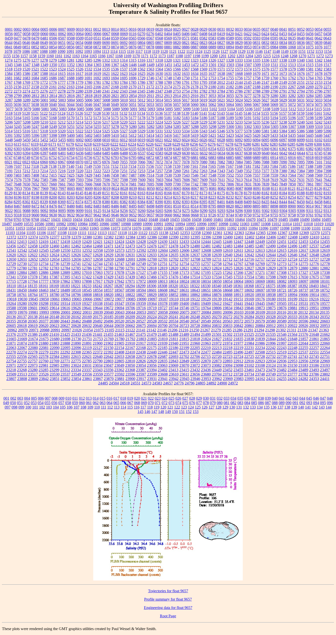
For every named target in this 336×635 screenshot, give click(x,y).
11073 (115, 228)
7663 (71, 184)
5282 (150, 127)
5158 (292, 113)
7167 (230, 166)
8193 (327, 193)
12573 (119, 250)
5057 (177, 104)
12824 (217, 268)
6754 (71, 157)
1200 (214, 56)
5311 (327, 127)
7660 (53, 184)
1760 (274, 78)
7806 (230, 184)
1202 (231, 56)
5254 (88, 127)
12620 (11, 255)
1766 (327, 78)
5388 (310, 131)
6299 (309, 144)
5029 (283, 100)
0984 (274, 47)
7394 (318, 171)
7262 (195, 171)
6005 (88, 140)
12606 (184, 250)
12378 (65, 237)
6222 (114, 144)
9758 (292, 215)
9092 (44, 211)
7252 (133, 171)
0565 (133, 38)
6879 (186, 157)
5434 (283, 135)
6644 (301, 153)
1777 (62, 82)
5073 (301, 104)
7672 (115, 184)
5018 (195, 100)
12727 (314, 259)
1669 (248, 73)
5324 (97, 131)
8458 (318, 202)
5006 (88, 100)
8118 (283, 188)
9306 (301, 211)
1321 (177, 60)
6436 (80, 153)
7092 (292, 162)
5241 (310, 122)
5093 (151, 109)
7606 (186, 180)
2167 (106, 87)
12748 (130, 264)
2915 (186, 96)
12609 (217, 250)
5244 (9, 127)
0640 (301, 38)
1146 (259, 51)
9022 (9, 211)
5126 (79, 113)
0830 (248, 43)
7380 (283, 171)
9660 (168, 215)
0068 (115, 34)
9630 (53, 215)
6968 (71, 162)
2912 (159, 96)
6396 (35, 153)
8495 (133, 206)
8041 (142, 188)
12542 (22, 250)
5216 (97, 122)
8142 (53, 193)
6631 (195, 153)
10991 (158, 224)
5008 (106, 100)
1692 (97, 78)
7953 (18, 188)
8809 (221, 206)
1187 (170, 56)
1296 (97, 60)
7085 (248, 162)
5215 (88, 122)
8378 (97, 202)
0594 (265, 38)
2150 (292, 82)
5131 (115, 113)
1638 (221, 73)
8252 (274, 197)
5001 (44, 100)
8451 (310, 202)
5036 (17, 104)
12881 (314, 268)
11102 (326, 228)
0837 (310, 43)
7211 (17, 171)
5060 (195, 104)
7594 (88, 180)
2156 (17, 87)
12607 (195, 250)
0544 (106, 38)
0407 (195, 34)
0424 (265, 34)
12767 (238, 264)
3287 (9, 100)
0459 (9, 38)
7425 (71, 175)
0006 (53, 29)
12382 (109, 237)
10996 (202, 224)
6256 (194, 144)
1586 (26, 73)
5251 (71, 127)
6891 (265, 157)
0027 (186, 29)
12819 (163, 268)
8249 (265, 197)
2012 (221, 82)
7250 (115, 171)
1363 (80, 65)
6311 (88, 149)
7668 (97, 184)
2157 (26, 87)
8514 (195, 206)
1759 (265, 78)
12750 (152, 264)
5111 (284, 109)
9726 (212, 215)
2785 (230, 91)
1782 (106, 82)
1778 (71, 82)
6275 (203, 144)
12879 (292, 268)
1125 (207, 51)
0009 (71, 29)
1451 (168, 65)
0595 (274, 38)
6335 (133, 149)
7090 (283, 162)
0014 (115, 29)
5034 (327, 100)
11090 (210, 228)
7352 (248, 171)
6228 (167, 144)
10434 (77, 219)
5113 (301, 109)
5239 (292, 122)
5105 (240, 109)
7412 (44, 175)
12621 (22, 255)
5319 (53, 131)
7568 (310, 175)
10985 (93, 224)
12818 (152, 268)
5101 (204, 109)
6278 (229, 144)
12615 (282, 250)
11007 (255, 224)
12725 (303, 259)
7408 (35, 175)
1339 (292, 60)
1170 (136, 56)
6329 (115, 149)
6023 (177, 140)
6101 (310, 140)
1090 (61, 51)
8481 (80, 206)
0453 (283, 34)
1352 (71, 65)
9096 (71, 211)
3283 (301, 96)
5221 (133, 122)
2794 (301, 91)
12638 (206, 255)
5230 (212, 122)
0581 (195, 38)
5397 (44, 135)
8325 (35, 202)
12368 (293, 233)
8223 (212, 197)
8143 (62, 193)
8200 (53, 197)
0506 (53, 38)
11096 (263, 228)
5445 (310, 135)
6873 (159, 157)
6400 (53, 153)
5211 (53, 122)
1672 (274, 73)
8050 (151, 188)
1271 (311, 56)
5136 (159, 113)
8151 (106, 193)
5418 (186, 135)
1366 (106, 65)
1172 (153, 56)
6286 (300, 144)
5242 (318, 122)
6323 (97, 149)
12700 (152, 259)
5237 (274, 122)
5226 (177, 122)
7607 (195, 180)
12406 (271, 237)
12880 (303, 268)
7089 (274, 162)
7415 (53, 175)
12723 (282, 259)
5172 (88, 118)
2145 (248, 82)
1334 (248, 60)
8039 (133, 188)
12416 (43, 242)
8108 (266, 188)
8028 (124, 188)
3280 (274, 96)
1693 (106, 78)
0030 (212, 29)
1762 (292, 78)
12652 (33, 259)
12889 (65, 272)
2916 (195, 96)
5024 (239, 100)
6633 (212, 153)
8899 (283, 206)
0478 (27, 38)
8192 (318, 193)
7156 (150, 166)
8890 (248, 206)
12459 (43, 246)
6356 (230, 149)
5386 (301, 131)
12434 (195, 242)
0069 (124, 34)
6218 (88, 144)
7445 (97, 175)
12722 (271, 259)
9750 (248, 215)
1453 (186, 65)
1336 (265, 60)
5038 (35, 104)
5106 (249, 109)
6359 (256, 149)
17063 (98, 272)
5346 (221, 131)
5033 (318, 100)
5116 (327, 109)
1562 (141, 69)
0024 (168, 29)
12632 (141, 255)
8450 (301, 202)
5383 (274, 131)
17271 (260, 272)
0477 (18, 38)
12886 (43, 272)
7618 (265, 180)
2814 (53, 96)
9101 (88, 211)
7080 (203, 162)
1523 (53, 69)
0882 (177, 47)
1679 (327, 73)
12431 (173, 242)
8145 (79, 193)
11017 (297, 224)
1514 (301, 65)
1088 (44, 51)
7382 (292, 171)
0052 (301, 29)
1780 (88, 82)
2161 (53, 87)
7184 (274, 166)
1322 (186, 60)
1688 (71, 78)
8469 (27, 206)
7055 (124, 162)
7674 (124, 184)
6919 (318, 157)
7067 (150, 162)
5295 (204, 127)
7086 (256, 162)
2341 (106, 91)
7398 (327, 171)
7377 (265, 171)
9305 (292, 211)
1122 (181, 51)
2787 (248, 91)
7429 (88, 175)
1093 (88, 51)
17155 (163, 272)
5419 (195, 135)
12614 (271, 250)
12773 (282, 264)
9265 (159, 211)
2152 (310, 82)
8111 (274, 188)
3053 (212, 96)
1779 (79, 82)
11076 (136, 228)
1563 (150, 69)
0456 (310, 34)
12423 (108, 242)
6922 (17, 162)
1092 (79, 51)
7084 (239, 162)
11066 (105, 228)
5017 (186, 100)
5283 (159, 127)
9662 (177, 215)
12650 (11, 259)
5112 (292, 109)
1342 (318, 60)
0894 (230, 47)
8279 (318, 197)
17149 (152, 272)
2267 (292, 87)
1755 (230, 78)
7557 (256, 175)
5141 (203, 113)
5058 (186, 104)
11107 (51, 233)
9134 (106, 211)
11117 (112, 233)
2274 (26, 91)
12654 (55, 259)
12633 (152, 255)
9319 (27, 215)
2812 (35, 96)
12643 (260, 255)
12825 (227, 268)
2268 (301, 87)
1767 (9, 82)
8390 (159, 202)
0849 (17, 47)
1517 (327, 65)
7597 (115, 180)
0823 (203, 43)
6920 (327, 157)
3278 (256, 96)
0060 (44, 34)
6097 (283, 140)
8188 (301, 193)
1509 (257, 65)
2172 (150, 87)
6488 (124, 153)
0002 (18, 29)
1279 (53, 60)
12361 (217, 233)
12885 (33, 272)
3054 (221, 96)
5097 (178, 109)
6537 (142, 153)
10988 (126, 224)
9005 (301, 206)
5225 (168, 122)
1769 (26, 82)
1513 (292, 65)
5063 (221, 104)
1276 (26, 60)
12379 (76, 237)
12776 (314, 264)
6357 (239, 149)
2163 (71, 87)
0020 (159, 29)
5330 (150, 131)
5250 (62, 127)
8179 (248, 193)
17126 (130, 272)
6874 (168, 157)
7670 (106, 184)
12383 (119, 237)
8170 (186, 193)
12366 (271, 233)
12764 (227, 264)
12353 (185, 233)
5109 (275, 109)
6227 (159, 144)
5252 (80, 127)
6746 (327, 153)
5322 (79, 131)
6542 (150, 153)
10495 (326, 219)
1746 (150, 78)
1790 (177, 82)
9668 (195, 215)
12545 (44, 250)
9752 (256, 215)
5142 (212, 113)
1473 (204, 65)
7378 (274, 171)
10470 (251, 219)
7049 (115, 162)
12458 (33, 246)
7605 (177, 180)
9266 (168, 211)
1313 (115, 60)
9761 (310, 215)
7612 (230, 180)
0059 (35, 34)
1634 (195, 73)
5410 (115, 135)
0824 (212, 43)
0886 (186, 47)
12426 (130, 242)
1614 (53, 73)
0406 (186, 34)
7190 (327, 166)
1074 (301, 47)
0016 (133, 29)
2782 (203, 91)
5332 (168, 131)
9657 (150, 215)
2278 (62, 91)
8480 (71, 206)
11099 (295, 228)
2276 (44, 91)
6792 (106, 157)
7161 (194, 166)
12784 (65, 268)
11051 (10, 228)
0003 (27, 29)
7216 (62, 171)
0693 (133, 43)
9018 (327, 206)
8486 (115, 206)
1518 (9, 69)
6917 (301, 157)
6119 (35, 144)
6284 (283, 144)
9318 (18, 215)
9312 (318, 211)
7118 (35, 166)
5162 (327, 113)
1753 (212, 78)
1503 (230, 65)
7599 (133, 180)
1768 (17, 82)
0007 (62, 29)
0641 (310, 38)
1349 (44, 65)
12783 (54, 268)
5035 (9, 104)
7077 (177, 162)
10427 (45, 219)
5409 (106, 135)
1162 (67, 56)
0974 (256, 47)
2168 (115, 87)
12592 (141, 250)
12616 (292, 250)
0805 (150, 43)
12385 (141, 237)
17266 (238, 272)
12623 (43, 255)
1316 (141, 60)
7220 (79, 171)
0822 (195, 43)
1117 (139, 51)
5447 (327, 135)
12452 (292, 242)
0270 (141, 34)
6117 (26, 144)
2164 (79, 87)
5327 (124, 131)
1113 (105, 51)
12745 (108, 264)
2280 (79, 91)
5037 (26, 104)
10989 (137, 224)
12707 (184, 259)
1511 (274, 65)
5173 (97, 118)
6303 (18, 149)
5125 (70, 113)
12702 (174, 259)
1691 (88, 78)
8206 (97, 197)
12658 (98, 259)
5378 (248, 131)
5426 (256, 135)
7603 (159, 180)
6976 (106, 162)
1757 (248, 78)
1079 (17, 51)
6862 (141, 157)
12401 (239, 237)
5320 (62, 131)
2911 (150, 96)
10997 (212, 224)
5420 (203, 135)
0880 (159, 47)
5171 (79, 118)
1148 (276, 51)
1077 (327, 47)
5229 (203, 122)
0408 (203, 34)
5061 (203, 104)
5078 (18, 109)
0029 (203, 29)
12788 (108, 268)
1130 (250, 51)
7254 (150, 171)
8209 (124, 197)
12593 (152, 250)
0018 (141, 29)
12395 (195, 237)
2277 (53, 91)
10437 (110, 219)
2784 (221, 91)
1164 (84, 56)
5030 (292, 100)
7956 (27, 188)
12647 (303, 255)
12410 (314, 237)
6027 (212, 140)
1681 (9, 78)
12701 (163, 259)
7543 (186, 175)
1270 (302, 56)
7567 (301, 175)
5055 (159, 104)
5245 (18, 127)
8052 (160, 188)
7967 (36, 188)
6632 (204, 153)
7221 (88, 171)
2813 (44, 96)
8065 (177, 188)
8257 (301, 197)
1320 (168, 60)
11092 (232, 228)
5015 (168, 100)
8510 (177, 206)
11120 (132, 233)
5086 (89, 109)
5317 (35, 131)
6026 (203, 140)
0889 (212, 47)
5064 (230, 104)
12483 (227, 246)
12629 (108, 255)
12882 (325, 268)
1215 (267, 56)
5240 (301, 122)
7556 (248, 175)
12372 (11, 237)
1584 (9, 73)
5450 (27, 140)
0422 (248, 34)
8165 (159, 193)
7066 (141, 162)
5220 (124, 122)
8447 (292, 202)
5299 (221, 127)
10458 (196, 219)
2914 (177, 96)
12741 (76, 264)
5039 (44, 104)
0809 (168, 43)
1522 (44, 69)
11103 (10, 233)
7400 (9, 175)
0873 (106, 47)
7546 (195, 175)
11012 (276, 224)
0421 (239, 34)
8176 (230, 193)
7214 (44, 171)
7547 (203, 175)
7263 (203, 171)
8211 (141, 197)
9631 (62, 215)
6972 (88, 162)
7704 (186, 184)
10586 (39, 224)
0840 (327, 43)
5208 (27, 122)
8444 (283, 202)
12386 (152, 237)
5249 (53, 127)
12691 (130, 259)
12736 (54, 264)
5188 (221, 118)
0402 (159, 34)
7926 (9, 188)
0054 (318, 29)
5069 (274, 104)
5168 (53, 118)
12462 (76, 246)
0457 (318, 34)
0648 (35, 43)
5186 (203, 118)
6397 (44, 153)
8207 (106, 197)
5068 (265, 104)
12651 (22, 259)
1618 (88, 73)
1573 (239, 69)
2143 (230, 82)
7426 (79, 175)
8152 (115, 193)
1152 (310, 51)
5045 (79, 104)
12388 (163, 237)
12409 (303, 237)
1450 (159, 65)
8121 (292, 188)
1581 (310, 69)
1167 (110, 56)
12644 (271, 255)
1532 (88, 69)
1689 (79, 78)
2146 (256, 82)
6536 (133, 153)
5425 (248, 135)
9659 (159, 215)
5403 (97, 135)
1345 (9, 65)
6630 (186, 153)
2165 (88, 87)
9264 (150, 211)
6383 (318, 149)
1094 (97, 51)
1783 (115, 82)
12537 (314, 246)
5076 (327, 104)
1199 (205, 56)
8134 (26, 193)
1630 (159, 73)
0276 (150, 34)
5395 (27, 135)
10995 (191, 224)
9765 (17, 219)
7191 (9, 171)
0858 (88, 47)
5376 (230, 131)
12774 (292, 264)
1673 (283, 73)
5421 (212, 135)
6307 (53, 149)
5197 (301, 118)
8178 (239, 193)
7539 (177, 175)
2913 (168, 96)
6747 (9, 157)
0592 (248, 38)
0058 (27, 34)
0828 (230, 43)
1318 (159, 60)
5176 (124, 118)
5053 (150, 104)
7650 (26, 184)
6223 (123, 144)
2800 (27, 96)
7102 (327, 162)
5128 (97, 113)
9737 (221, 215)
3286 (327, 96)
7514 (150, 175)
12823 (206, 268)
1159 (41, 56)
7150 (97, 166)
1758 (256, 78)
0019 (150, 29)
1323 (195, 60)
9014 (310, 206)
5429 (265, 135)
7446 (106, 175)
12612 (249, 250)
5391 (9, 135)
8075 (204, 188)
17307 (271, 272)
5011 (133, 100)
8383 (133, 202)
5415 (159, 135)
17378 (33, 277)
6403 (71, 153)
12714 (238, 259)
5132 (123, 113)
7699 (168, 184)
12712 (227, 259)
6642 (283, 153)
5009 (115, 100)
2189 (265, 87)
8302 (26, 202)
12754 (184, 264)
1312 (106, 60)
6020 (150, 140)
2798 (9, 96)
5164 (17, 118)
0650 (53, 43)
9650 (124, 215)
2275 (35, 91)
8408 (239, 202)
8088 (248, 188)
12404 (260, 237)
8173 (203, 193)
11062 (73, 228)
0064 (80, 34)
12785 (76, 268)
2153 (318, 82)
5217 (106, 122)
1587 (35, 73)
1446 (133, 65)
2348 (168, 91)
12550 (65, 250)
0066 (97, 34)
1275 (17, 60)
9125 (97, 211)
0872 (97, 47)
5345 (212, 131)
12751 (163, 264)
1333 (239, 60)
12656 (76, 259)
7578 (27, 180)
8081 (213, 188)
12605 (174, 250)
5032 (310, 100)
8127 (327, 188)
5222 (141, 122)
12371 (326, 233)
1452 (177, 65)
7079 (195, 162)
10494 (316, 219)
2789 (265, 91)
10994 (180, 224)
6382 (310, 149)
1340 (301, 60)
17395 (65, 277)
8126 (318, 188)
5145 (239, 113)
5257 (106, 127)
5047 (97, 104)
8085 (230, 188)
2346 (150, 91)
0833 (274, 43)
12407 (282, 237)
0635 (292, 38)
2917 (203, 96)
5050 (124, 104)
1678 (318, 73)
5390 (327, 131)
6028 (221, 140)
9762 (318, 215)
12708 (195, 259)
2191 (283, 87)
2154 (327, 82)
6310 (80, 149)
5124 (61, 113)
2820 (106, 96)
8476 (53, 206)
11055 (41, 228)
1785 (133, 82)
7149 (88, 166)
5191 (248, 118)
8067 (195, 188)
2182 (230, 87)
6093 (248, 140)
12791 (130, 268)
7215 (53, 171)
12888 (54, 272)
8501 (168, 206)
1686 (53, 78)
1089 (53, 51)
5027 (265, 100)
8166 (168, 193)
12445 (217, 242)
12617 (303, 250)
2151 (301, 82)
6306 (44, 149)
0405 (177, 34)
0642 (318, 38)
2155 (9, 87)
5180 (159, 118)
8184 (283, 193)
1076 (318, 47)
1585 (17, 73)
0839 (318, 43)
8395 (203, 202)
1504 (239, 65)
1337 (274, 60)
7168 (239, 166)
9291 (212, 211)
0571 (186, 38)
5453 (53, 140)
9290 (204, 211)
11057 (52, 228)
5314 (9, 131)
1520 (26, 69)
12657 (87, 259)
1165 (93, 56)
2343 (124, 91)
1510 (266, 65)
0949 (239, 47)
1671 (265, 73)
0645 (17, 43)
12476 (152, 246)
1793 (195, 82)
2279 (71, 91)
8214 (168, 197)
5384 (283, 131)
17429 (108, 277)
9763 (327, 215)
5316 (26, 131)
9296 (239, 211)
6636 (230, 153)
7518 (159, 175)
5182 (177, 118)
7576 (18, 180)
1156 (15, 56)
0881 (168, 47)
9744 (230, 215)
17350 (22, 277)
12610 (228, 250)
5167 (44, 118)
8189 (310, 193)
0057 (18, 34)
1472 (195, 65)
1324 (203, 60)
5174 (106, 118)
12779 (11, 268)
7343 (221, 171)
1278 (44, 60)
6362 (283, 149)
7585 (44, 180)
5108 (266, 109)
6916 (292, 157)
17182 (195, 272)
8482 (88, 206)
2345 (141, 91)
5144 (230, 113)
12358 (196, 233)
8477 (62, 206)
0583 (212, 38)
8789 (203, 206)
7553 (239, 175)
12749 (141, 264)
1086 (26, 51)
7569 (318, 175)
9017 (318, 206)
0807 (159, 43)
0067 (106, 34)
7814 (239, 184)
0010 (80, 29)
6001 (71, 140)
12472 (119, 246)
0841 (9, 47)
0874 (115, 47)
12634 (163, 255)
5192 (256, 118)
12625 (65, 255)
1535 (106, 69)
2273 (17, 91)
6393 (18, 153)
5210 (44, 122)
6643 (292, 153)
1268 (293, 56)
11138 (163, 233)
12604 (163, 250)
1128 (233, 51)
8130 (17, 193)
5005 (80, 100)
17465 (141, 277)
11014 (287, 224)
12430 (163, 242)
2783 (212, 91)
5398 (53, 135)
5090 (125, 109)
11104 (20, 233)
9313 (327, 211)
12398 (217, 237)
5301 (239, 127)
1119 (155, 51)
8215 (177, 197)
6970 (79, 162)
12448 (249, 242)
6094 (256, 140)
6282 (265, 144)
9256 (124, 211)
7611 (221, 180)
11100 (305, 228)
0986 (283, 47)
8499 (159, 206)
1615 (62, 73)
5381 (265, 131)
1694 (115, 78)
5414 (150, 135)
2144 (239, 82)
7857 (301, 184)
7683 (141, 184)
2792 (292, 91)
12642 (249, 255)
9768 (35, 219)
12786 (87, 268)
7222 (97, 171)
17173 (184, 272)
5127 (88, 113)
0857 (79, 47)
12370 (315, 233)
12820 (173, 268)
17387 (54, 277)
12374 (33, 237)
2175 (177, 87)
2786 (239, 91)
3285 (318, 96)
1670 (256, 73)
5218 (115, 122)
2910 (142, 96)
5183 (186, 118)
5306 (283, 127)
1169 (127, 56)
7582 (35, 180)
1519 (17, 69)
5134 (141, 113)
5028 (274, 100)
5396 (35, 135)
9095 (62, 211)
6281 (256, 144)
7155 (141, 166)
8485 (106, 206)
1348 (35, 65)
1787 (150, 82)
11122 (143, 233)
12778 (325, 264)
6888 (248, 157)
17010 (87, 272)
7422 (62, 175)
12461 (65, 246)
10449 (164, 219)
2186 (239, 87)
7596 (106, 180)
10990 (148, 224)
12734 (43, 264)
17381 (43, 277)
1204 (249, 56)
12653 (44, 259)
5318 (44, 131)
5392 (18, 135)
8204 (80, 197)
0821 (186, 43)
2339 (88, 91)
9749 (239, 215)
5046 (88, 104)
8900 (292, 206)
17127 (141, 272)
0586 (221, 38)
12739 (65, 264)
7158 (168, 166)
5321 (71, 131)
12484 (238, 246)
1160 (50, 56)
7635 (310, 180)
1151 (302, 51)
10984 (83, 224)
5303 (257, 127)
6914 (274, 157)
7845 (274, 184)
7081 (212, 162)
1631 (168, 73)
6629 (177, 153)
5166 (35, 118)
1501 (212, 65)
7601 (150, 180)
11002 (234, 224)
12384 (130, 237)
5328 (133, 131)
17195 (206, 272)
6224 (132, 144)
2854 (133, 96)
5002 (53, 100)
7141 (79, 166)
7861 (310, 184)
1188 (179, 56)
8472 (35, 206)
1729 (141, 78)
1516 (318, 65)
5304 (266, 127)
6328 (106, 149)
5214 (79, 122)
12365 (261, 233)
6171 (52, 144)
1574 (248, 69)
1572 (230, 69)
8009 (89, 188)
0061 (53, 34)
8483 (97, 206)
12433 (184, 242)
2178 (195, 87)
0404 (168, 34)
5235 (256, 122)
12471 (108, 246)
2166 (97, 87)
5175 (115, 118)
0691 (115, 43)
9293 (221, 211)
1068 (292, 47)
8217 (195, 197)
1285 (88, 60)
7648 (17, 184)
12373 (22, 237)
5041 (62, 104)
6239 (185, 144)
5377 (239, 131)
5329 (141, 131)
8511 (186, 206)
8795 (212, 206)
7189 (318, 166)
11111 (82, 233)
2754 (186, 91)
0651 (62, 43)
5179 (150, 118)
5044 (71, 104)
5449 (18, 140)
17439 (130, 277)
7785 (212, 184)
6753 (62, 157)
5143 (221, 113)
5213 (71, 122)
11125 (153, 233)
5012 (141, 100)
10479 (272, 219)
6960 (44, 162)
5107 (257, 109)
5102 (213, 109)
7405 (26, 175)
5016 (177, 100)
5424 (239, 135)
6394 (27, 153)
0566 (141, 38)
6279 (238, 144)
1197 (188, 56)
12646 (292, 255)
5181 (168, 118)
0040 (274, 29)
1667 (230, 73)
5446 (318, 135)
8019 (106, 188)
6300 (318, 144)
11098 (285, 228)
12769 (260, 264)
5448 (9, 140)
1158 (33, 56)
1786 (141, 82)
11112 (92, 233)
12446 (227, 242)
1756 (239, 78)
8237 (239, 197)
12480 (195, 246)
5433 (274, 135)
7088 (265, 162)
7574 (9, 180)
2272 (9, 91)
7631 (301, 180)
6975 (97, 162)
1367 (115, 65)
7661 (62, 184)
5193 (265, 118)
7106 (9, 166)
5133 (132, 113)
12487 (260, 246)
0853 (44, 47)
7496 (141, 175)
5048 (106, 104)
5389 (318, 131)
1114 (114, 51)
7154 (132, 166)
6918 (310, 157)
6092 (239, 140)
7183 (265, 166)
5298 (212, 127)
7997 (62, 188)
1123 (190, 51)
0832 (265, 43)
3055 (230, 96)
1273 (329, 56)
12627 (87, 255)
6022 (168, 140)
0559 (115, 38)
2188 (256, 87)
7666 (88, 184)
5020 (212, 100)
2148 (274, 82)
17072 (108, 272)
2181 (221, 87)
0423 (256, 34)
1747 (159, 78)
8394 (195, 202)
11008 (266, 224)
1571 (221, 69)
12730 (22, 264)
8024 (115, 188)
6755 (79, 157)
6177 (61, 144)
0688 (88, 43)
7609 (204, 180)
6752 (53, 157)
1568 (195, 69)
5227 (186, 122)
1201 (223, 56)
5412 (133, 135)
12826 (238, 268)
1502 (221, 65)
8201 (62, 197)
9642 (97, 215)
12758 (217, 264)
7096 (310, 162)
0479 (35, 38)
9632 (71, 215)
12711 (217, 259)
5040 (53, 104)
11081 (147, 228)
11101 (316, 228)
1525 (71, 69)
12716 (249, 259)
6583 (159, 153)
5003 (62, 100)
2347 (159, 91)
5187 (212, 118)
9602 (44, 215)
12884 (22, 272)
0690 (106, 43)
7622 (292, 180)
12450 (271, 242)
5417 (177, 135)
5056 (168, 104)
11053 (20, 228)
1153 (319, 51)
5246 (27, 127)
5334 (186, 131)
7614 (248, 180)
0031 (221, 29)
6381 (301, 149)
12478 (173, 246)
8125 (309, 188)
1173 (162, 56)
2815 (62, 96)
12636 (184, 255)
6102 (318, 140)
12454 (314, 242)
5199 (318, 118)
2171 (141, 87)
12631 (130, 255)
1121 (173, 51)
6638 (248, 153)
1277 (35, 60)
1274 (9, 60)
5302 (248, 127)
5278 (115, 127)
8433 (256, 202)
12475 (141, 246)
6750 (35, 157)
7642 (327, 180)
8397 (212, 202)
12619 (325, 250)
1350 (53, 65)
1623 (124, 73)
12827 (249, 268)
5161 (318, 113)
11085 (179, 228)
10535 (28, 224)
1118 (147, 51)
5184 (195, 118)
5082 (54, 109)
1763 (301, 78)
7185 (283, 166)
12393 (184, 237)
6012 (124, 140)
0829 (239, 43)
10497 (7, 224)
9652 (133, 215)
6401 (62, 153)
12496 (292, 246)
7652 (35, 184)
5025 (248, 100)
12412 (11, 242)
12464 (87, 246)
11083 (158, 228)
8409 (248, 202)
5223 (150, 122)
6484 (97, 153)
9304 (283, 211)
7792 (221, 184)
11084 (168, 228)
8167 (177, 193)
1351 (62, 65)
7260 (177, 171)
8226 (221, 197)
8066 (186, 188)
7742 (195, 184)
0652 (71, 43)
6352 (195, 149)
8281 (327, 197)
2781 (195, 91)
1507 (248, 65)
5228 (195, 122)
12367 (282, 233)
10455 (175, 219)
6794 (124, 157)
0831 (256, 43)
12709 (206, 259)
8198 (35, 197)
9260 (142, 211)
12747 (119, 264)
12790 (119, 268)
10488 (294, 219)
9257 (133, 211)
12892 (76, 272)
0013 (106, 29)
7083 (230, 162)
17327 (303, 272)
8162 (133, 193)
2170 (133, 87)
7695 (150, 184)
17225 (217, 272)
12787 (98, 268)
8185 (292, 193)
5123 (53, 113)
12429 (152, 242)
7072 (159, 162)
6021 (159, 140)
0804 (141, 43)
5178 (141, 118)
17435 (119, 277)
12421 (98, 242)
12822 (195, 268)
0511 (97, 38)
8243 (248, 197)
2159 (44, 87)
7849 (283, 184)
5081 (45, 109)
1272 (320, 56)
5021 (221, 100)
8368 (53, 202)
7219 (71, 171)
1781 (97, 82)
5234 (248, 122)
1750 (186, 78)
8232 (230, 197)
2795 (310, 91)
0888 (203, 47)
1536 (115, 69)
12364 (250, 233)
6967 (62, 162)
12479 (184, 246)
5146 (247, 113)
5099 (187, 109)
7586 (53, 180)
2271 (327, 87)
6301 (327, 144)
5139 (185, 113)
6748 (17, 157)
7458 (115, 175)
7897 (318, 184)
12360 (207, 233)
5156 (274, 113)
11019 (318, 224)
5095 (169, 109)
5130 (106, 113)
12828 (260, 268)
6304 (27, 149)
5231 (221, 122)
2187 (248, 87)
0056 (9, 34)
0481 (44, 38)
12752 (173, 264)
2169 (124, 87)
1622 (115, 73)
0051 (292, 29)
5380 (256, 131)
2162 (62, 87)
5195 (283, 118)
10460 (207, 219)
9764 (9, 219)
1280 (62, 60)
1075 (310, 47)
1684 (35, 78)
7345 (230, 171)
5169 (62, 118)
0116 (133, 34)
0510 (88, 38)
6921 (9, 162)
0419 (221, 34)
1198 (196, 56)
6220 (105, 144)
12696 (141, 259)
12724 (292, 259)
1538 (133, 69)
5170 (71, 118)
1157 (24, 56)
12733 (33, 264)
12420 (87, 242)
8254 (292, 197)
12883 (11, 272)
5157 (283, 113)
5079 (27, 109)
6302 (9, 149)
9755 (274, 215)
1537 (124, 69)
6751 (44, 157)
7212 (26, 171)
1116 (130, 51)
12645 (282, 255)
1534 (97, 69)
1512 (283, 65)
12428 (141, 242)
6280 (247, 144)
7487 (133, 175)
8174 (212, 193)
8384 (141, 202)
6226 (150, 144)
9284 (195, 211)
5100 (195, 109)
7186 (292, 166)
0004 (35, 29)
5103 (222, 109)
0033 (239, 29)
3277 (248, 96)
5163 (9, 118)
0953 (248, 47)
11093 (242, 228)
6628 (168, 153)
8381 (115, 202)
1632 (177, 73)
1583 (327, 69)
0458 (327, 34)
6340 (177, 149)
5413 (141, 135)
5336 (195, 131)
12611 (238, 250)
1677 (310, 73)
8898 (274, 206)
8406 (230, 202)
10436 (99, 219)
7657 (44, 184)
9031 (18, 211)
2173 (159, 87)
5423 (230, 135)
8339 (44, 202)
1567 (186, 69)
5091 (133, 109)
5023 (230, 100)
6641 (274, 153)
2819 (97, 96)
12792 (141, 268)
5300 (230, 127)
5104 (231, 109)
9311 (310, 211)
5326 (115, 131)
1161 (58, 56)
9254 (115, 211)
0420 (230, 34)
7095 (301, 162)
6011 (115, 140)
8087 (239, 188)
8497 (142, 206)
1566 (177, 69)
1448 (142, 65)
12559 (109, 250)
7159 (177, 166)
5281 (142, 127)
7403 (17, 175)
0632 (283, 38)
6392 (9, 153)
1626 (150, 73)
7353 (256, 171)
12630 (119, 255)
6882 (203, 157)
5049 (115, 104)
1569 (203, 69)
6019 (141, 140)
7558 (265, 175)
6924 (35, 162)
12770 (271, 264)
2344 (133, 91)
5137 (168, 113)
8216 (186, 197)
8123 (301, 188)
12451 (282, 242)
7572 (327, 175)
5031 (301, 100)
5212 (62, 122)
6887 (239, 157)
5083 (63, 109)
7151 (106, 166)
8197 (27, 197)
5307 (292, 127)
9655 (142, 215)
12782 (43, 268)
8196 (18, 197)
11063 (84, 228)
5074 (310, 104)
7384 (301, 171)
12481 (206, 246)
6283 (274, 144)
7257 (159, 171)
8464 (9, 206)
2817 (80, 96)
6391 (327, 149)
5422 (221, 135)
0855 (62, 47)
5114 (309, 109)
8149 (97, 193)
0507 (62, 38)
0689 (97, 43)
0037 (265, 29)
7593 (80, 180)
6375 (292, 149)
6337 (150, 149)
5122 (44, 113)
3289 (27, 100)
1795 (203, 82)
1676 (301, 73)
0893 (221, 47)
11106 (41, 233)
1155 (7, 56)
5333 (177, 131)
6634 (221, 153)
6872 (150, 157)
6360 (265, 149)
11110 (72, 233)
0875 (124, 47)
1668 (239, 73)
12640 (227, 255)
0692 (124, 43)
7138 (53, 166)
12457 (22, 246)
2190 (274, 87)
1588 (44, 73)
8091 (257, 188)
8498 (150, 206)
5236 (265, 122)
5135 (150, 113)
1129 (241, 51)
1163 (76, 56)
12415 (33, 242)
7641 (318, 180)
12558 (98, 250)
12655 (65, 259)
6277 (221, 144)
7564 (292, 175)
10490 (305, 219)
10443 (142, 219)
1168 (119, 56)
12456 (11, 246)
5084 (72, 109)
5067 (256, 104)
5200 (327, 118)
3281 (283, 96)
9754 (265, 215)
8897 (265, 206)
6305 (35, 149)
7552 (230, 175)
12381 (98, 237)
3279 (265, 96)
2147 (265, 82)
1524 (62, 69)
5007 (97, 100)
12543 (33, 250)
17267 (249, 272)
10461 (218, 219)
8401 (221, 202)
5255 (97, 127)
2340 (97, 91)
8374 (79, 202)
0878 (150, 47)
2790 (274, 91)
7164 (203, 166)
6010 (106, 140)
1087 (35, 51)
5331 (159, 131)
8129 (9, 193)
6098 (292, 140)
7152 (115, 166)
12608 (206, 250)
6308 (62, 149)
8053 (168, 188)
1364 (88, 65)
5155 (265, 113)
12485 (249, 246)
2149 (283, 82)
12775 (303, 264)
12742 (87, 264)
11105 (31, 233)
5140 (194, 113)
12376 (44, 237)
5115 (318, 109)
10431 (56, 219)
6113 (9, 144)
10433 (67, 219)
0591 (239, 38)
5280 (133, 127)
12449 (260, 242)
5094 (160, 109)
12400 (228, 237)
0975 (265, 47)
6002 (80, 140)
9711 (203, 215)
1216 (276, 56)
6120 (43, 144)
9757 (283, 215)
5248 (44, 127)
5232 (230, 122)
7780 (203, 184)
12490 (271, 246)
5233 (239, 122)
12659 (109, 259)
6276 (212, 144)
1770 (35, 82)
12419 (76, 242)
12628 (98, 255)
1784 (124, 82)
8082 (222, 188)
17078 (119, 272)
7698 (159, 184)
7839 (265, 184)
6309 (71, 149)
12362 (228, 233)
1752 (203, 78)
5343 (203, 131)
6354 (212, 149)
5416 (168, 135)
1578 (283, 69)
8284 (9, 202)
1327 (221, 60)
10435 (88, 219)
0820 (177, 43)
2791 (283, 91)
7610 (212, 180)
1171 (145, 56)
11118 (122, 233)
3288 (18, 100)
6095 (265, 140)
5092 (142, 109)
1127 (224, 51)
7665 (79, 184)
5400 (71, 135)
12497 (303, 246)
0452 (274, 34)
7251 (124, 171)
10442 (132, 219)
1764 (310, 78)
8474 (44, 206)
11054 (31, 228)
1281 (71, 60)
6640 (266, 153)
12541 (11, 250)
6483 (88, 153)
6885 (230, 157)
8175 (221, 193)
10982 (61, 224)
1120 (164, 51)
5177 (133, 118)
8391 (168, 202)
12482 (217, 246)
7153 (123, 166)
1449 (150, 65)
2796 (318, 91)
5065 (239, 104)
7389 (310, 171)
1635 (203, 73)
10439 (121, 219)
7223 (106, 171)
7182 (256, 166)
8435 (265, 202)
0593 (256, 38)
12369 (304, 233)
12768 (249, 264)
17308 (282, 272)
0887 (195, 47)
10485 (283, 219)
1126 (216, 51)
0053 (310, 29)
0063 (71, 34)
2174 (168, 87)
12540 (325, 246)
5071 (283, 104)
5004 (71, 100)
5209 (35, 122)
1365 (97, 65)
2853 (124, 96)
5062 (212, 104)
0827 (221, 43)
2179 (203, 87)
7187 (301, 166)
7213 (35, 171)
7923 (327, 184)
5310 (319, 127)
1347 (27, 65)
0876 (133, 47)
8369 (62, 202)
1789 (168, 82)
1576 (265, 69)
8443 (274, 202)
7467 (124, 175)
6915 (283, 157)
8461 (327, 202)
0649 (44, 43)
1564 (159, 69)
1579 (292, 69)
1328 (230, 60)
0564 (124, 38)
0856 (71, 47)
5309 (310, 127)
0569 (168, 38)
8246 (256, 197)
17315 (292, 272)
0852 (35, 47)
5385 (292, 131)
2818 (88, 96)
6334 (124, 149)
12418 (65, 242)
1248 (285, 56)
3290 (35, 100)
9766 (26, 219)
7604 (168, 180)
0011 (88, 29)
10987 (115, 224)
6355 (221, 149)
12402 (249, 237)
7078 (186, 162)
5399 (62, 135)
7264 (212, 171)
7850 (292, 184)
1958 (212, 82)
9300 (248, 211)
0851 (26, 47)
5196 (292, 118)
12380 (87, 237)
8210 (133, 197)
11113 (102, 233)
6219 (97, 144)
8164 (150, 193)
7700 (177, 184)
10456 (186, 219)
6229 (176, 144)
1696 (133, 78)
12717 (260, 259)
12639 (217, 255)
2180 (212, 87)
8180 (256, 193)
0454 (292, 34)
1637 (212, 73)
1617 (79, 73)
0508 (71, 38)
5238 (283, 122)
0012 (97, 29)
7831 (248, 184)
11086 (189, 228)
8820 (230, 206)
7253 (141, 171)
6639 (257, 153)
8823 (239, 206)
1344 (327, 60)
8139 (44, 193)
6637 (239, 153)
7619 (274, 180)
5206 (9, 122)
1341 (310, 60)
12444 (206, 242)
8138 (35, 193)
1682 (17, 78)
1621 (106, 73)
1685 (44, 78)
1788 (159, 82)
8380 (106, 202)
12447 (238, 242)
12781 (33, 268)
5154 (256, 113)
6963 (53, 162)
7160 (185, 166)
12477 (163, 246)
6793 (115, 157)
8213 (159, 197)
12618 (314, 250)
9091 (35, 211)
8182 (265, 193)
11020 (329, 224)
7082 (221, 162)
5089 (116, 109)
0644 (9, 43)
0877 (141, 47)
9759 (301, 215)
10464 (240, 219)
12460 (54, 246)
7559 (274, 175)
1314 (124, 60)
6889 (256, 157)
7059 (133, 162)
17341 (11, 277)
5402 (88, 135)
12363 (239, 233)
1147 (267, 51)
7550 (221, 175)
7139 (61, 166)
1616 (71, 73)
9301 (257, 211)
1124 (198, 51)
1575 (256, 69)
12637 (195, 255)
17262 (227, 272)
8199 (44, 197)
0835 (292, 43)
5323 (88, 131)
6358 (248, 149)
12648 (314, 255)
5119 (17, 113)
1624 (133, 73)
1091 (70, 51)
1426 (124, 65)
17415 (76, 277)
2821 (115, 96)
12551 (76, 250)
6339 (168, 149)
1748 (168, 78)
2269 (310, 87)
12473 (130, 246)
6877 (177, 157)
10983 (72, 224)
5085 (80, 109)
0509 (80, 38)
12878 (282, 268)
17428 (98, 277)
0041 (283, 29)
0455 (301, 34)
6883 (212, 157)
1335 (256, 60)
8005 (71, 188)
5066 (248, 104)
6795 (133, 157)
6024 (186, 140)
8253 (283, 197)
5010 (124, 100)
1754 (221, 78)
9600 (35, 215)
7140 (70, 166)
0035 (256, 29)
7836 (256, 184)
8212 (150, 197)
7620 (283, 180)
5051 (133, 104)
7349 (239, 171)
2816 (71, 96)
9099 (80, 211)
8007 (80, 188)
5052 (141, 104)
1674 (292, 73)
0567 (150, 38)
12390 (174, 237)
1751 (195, 78)
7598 (124, 180)
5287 (186, 127)
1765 (318, 78)
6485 (106, 153)
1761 (283, 78)
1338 (283, 60)
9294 (230, 211)
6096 (274, 140)
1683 (26, 78)
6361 (274, 149)
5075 (318, 104)
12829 (271, 268)
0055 (327, 29)
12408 (293, 237)
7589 (71, 180)
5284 (168, 127)
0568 (159, 38)
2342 (115, 91)
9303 (274, 211)
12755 (195, 264)
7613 (239, 180)
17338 (325, 272)
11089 (200, 228)
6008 (97, 140)
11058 (62, 228)
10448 (153, 219)
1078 (8, 51)
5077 (10, 109)
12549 (55, 250)
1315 (133, 60)
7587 (62, 180)
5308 (301, 127)
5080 (36, 109)
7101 (318, 162)
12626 (76, 255)
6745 (318, 153)
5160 (309, 113)
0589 (230, 38)
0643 (327, 38)
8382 (124, 202)
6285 (291, 144)
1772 (44, 82)
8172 (195, 193)
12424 (119, 242)
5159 (301, 113)
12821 (184, 268)
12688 (119, 259)
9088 (27, 211)
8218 (203, 197)
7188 (309, 166)
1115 (122, 51)
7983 (53, 188)
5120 (26, 113)
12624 (54, 255)
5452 (44, 140)
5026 (256, 100)
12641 (238, 255)
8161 (124, 193)
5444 (301, 135)
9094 (53, 211)
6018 (133, 140)
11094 (253, 228)
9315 (9, 215)
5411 (124, 135)
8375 (88, 202)
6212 (79, 144)
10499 (18, 224)
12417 (54, 242)
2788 (256, 91)
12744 (98, 264)
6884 (221, 157)
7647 (9, 184)
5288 (195, 127)
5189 (230, 118)
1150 (293, 51)
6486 (115, 153)
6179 (70, 144)
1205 (258, 56)
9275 (186, 211)
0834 (283, 43)
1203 (240, 56)
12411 (325, 237)
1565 (168, 69)
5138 (177, 113)
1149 (285, 51)
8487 (124, 206)
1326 (212, 60)
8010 (98, 188)
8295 (17, 202)
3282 (292, 96)
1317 (150, 60)
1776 (53, 82)
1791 (186, 82)
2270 (318, 87)
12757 (206, 264)
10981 (50, 224)
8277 (310, 197)
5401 (80, 135)
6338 (159, 149)
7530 (168, 175)
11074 (126, 228)
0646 (26, 43)
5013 (150, 100)
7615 (256, 180)
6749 (26, 157)
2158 (35, 87)
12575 (130, 250)
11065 (94, 228)
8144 (71, 193)
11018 (308, 224)
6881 (195, 157)
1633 (186, 73)
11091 (221, 228)
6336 (141, 149)
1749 (177, 78)
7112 (26, 166)
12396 (206, 237)
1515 (310, 65)
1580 (301, 69)
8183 (274, 193)
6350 (186, 149)
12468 (98, 246)
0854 (53, 47)
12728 (325, 259)
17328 (314, 272)
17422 (87, 277)
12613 (260, 250)
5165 (26, 118)
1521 (35, 69)
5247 (35, 127)
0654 (79, 43)
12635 (173, 255)
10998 (223, 224)
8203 (71, 197)
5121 (35, 113)
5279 (124, 127)
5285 (177, 127)
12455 (325, 242)
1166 (102, 56)
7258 (168, 171)
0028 (195, 29)
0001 (9, 29)
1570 (212, 69)
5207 (18, 122)
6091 (230, 140)
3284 (310, 96)
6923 (26, 162)
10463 (229, 219)
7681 (133, 184)
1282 (79, 60)
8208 (115, 197)
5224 (159, 122)
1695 (124, 78)
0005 (44, 29)
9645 (106, 215)
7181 (247, 166)
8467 (18, 206)
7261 (186, 171)
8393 (186, 202)
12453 (303, 242)
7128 (44, 166)
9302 (266, 211)
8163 (141, 193)
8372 (71, 202)
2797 (327, 91)
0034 (248, 29)
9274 (177, 211)
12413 (22, 242)
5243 (327, 122)
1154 (328, 51)
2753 (177, 91)
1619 (97, 73)
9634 (80, 215)
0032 (230, 29)
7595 (97, 180)
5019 (203, 100)
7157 (159, 166)
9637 (88, 215)
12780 (22, 268)
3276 (239, 96)
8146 (88, 193)
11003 (244, 224)
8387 (150, 202)
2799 (18, 96)
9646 (115, 215)
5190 (239, 118)
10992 (169, 224)
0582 (203, 38)
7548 (212, 175)
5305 (274, 127)
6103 (327, 140)
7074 (168, 162)
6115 (17, 144)
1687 (62, 78)
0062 (62, 34)
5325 (106, 131)
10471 (261, 219)
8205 (88, 197)
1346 (18, 65)
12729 (11, 264)
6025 (195, 140)
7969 (44, 188)
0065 (88, 34)
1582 (318, 69)
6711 (310, 153)
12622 (33, 255)
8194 (9, 197)
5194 (274, 118)
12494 (282, 246)
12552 (87, 250)
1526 (79, 69)
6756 (88, 157)
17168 (173, 272)
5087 (98, 109)
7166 (221, 166)
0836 (301, 43)
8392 (177, 202)
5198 (310, 118)
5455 (62, 140)
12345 (174, 233)
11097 (274, 228)
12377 (55, 237)
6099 (301, 140)
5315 (17, 131)
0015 (124, 29)
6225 (141, 144)
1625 (141, 73)
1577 (274, 69)
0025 (177, 29)
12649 (325, 255)
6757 (97, 157)
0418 (212, 34)
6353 (203, 149)
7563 (283, 175)
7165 (212, 166)
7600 (142, 180)
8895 (256, 206)
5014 (159, 100)
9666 (186, 215)
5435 (292, 135)
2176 (186, 87)
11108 (62, 233)
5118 (9, 113)
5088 (107, 109)
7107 (18, 166)
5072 (292, 104)
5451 (35, 140)
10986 (104, 224)
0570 (177, 38)
